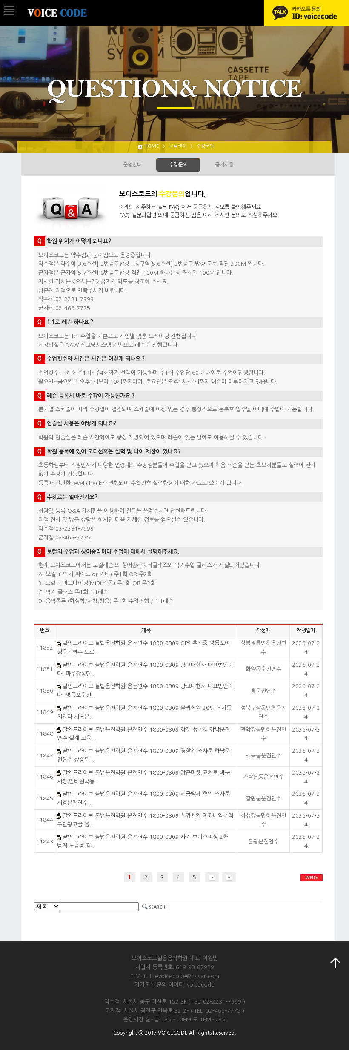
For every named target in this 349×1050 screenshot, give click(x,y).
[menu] (7, 7)
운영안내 (132, 164)
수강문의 (178, 164)
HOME (151, 146)
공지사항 (224, 164)
